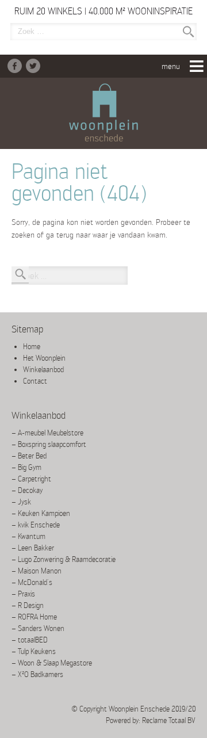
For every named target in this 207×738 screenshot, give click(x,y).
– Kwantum (28, 536)
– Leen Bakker (33, 548)
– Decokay (27, 490)
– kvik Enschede (36, 525)
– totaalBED (30, 640)
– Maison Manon (37, 571)
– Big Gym (26, 467)
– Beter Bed (29, 456)
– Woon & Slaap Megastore (52, 663)
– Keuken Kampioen (41, 513)
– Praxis (23, 594)
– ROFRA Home (34, 617)
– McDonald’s (32, 582)
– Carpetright (31, 479)
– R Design (28, 605)
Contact (35, 381)
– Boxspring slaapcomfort (49, 444)
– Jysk (21, 502)
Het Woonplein (44, 358)
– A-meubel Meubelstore (47, 433)
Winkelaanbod (43, 369)
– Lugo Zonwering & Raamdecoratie (64, 559)
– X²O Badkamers (37, 674)
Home (31, 346)
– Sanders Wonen (38, 628)
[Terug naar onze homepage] (103, 113)
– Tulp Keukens (34, 651)
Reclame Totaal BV (168, 720)
